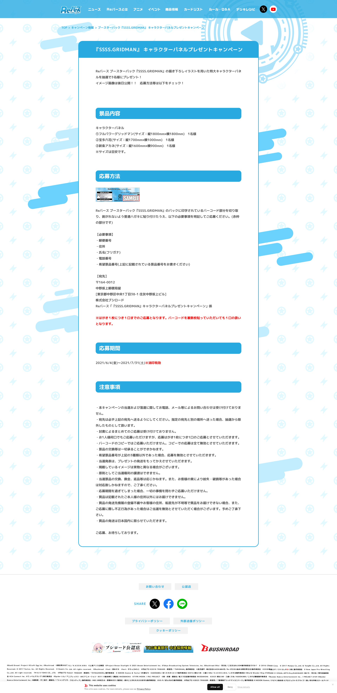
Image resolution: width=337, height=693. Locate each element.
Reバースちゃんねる (273, 9)
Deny (230, 686)
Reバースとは (117, 9)
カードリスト (193, 9)
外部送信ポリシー (192, 621)
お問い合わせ (155, 587)
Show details (243, 687)
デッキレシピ (245, 9)
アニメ (138, 9)
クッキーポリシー (168, 630)
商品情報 (172, 9)
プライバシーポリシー (147, 621)
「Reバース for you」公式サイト (70, 10)
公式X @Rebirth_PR (263, 9)
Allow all (215, 686)
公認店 (186, 587)
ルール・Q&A (219, 9)
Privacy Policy (143, 689)
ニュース (94, 9)
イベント (154, 9)
